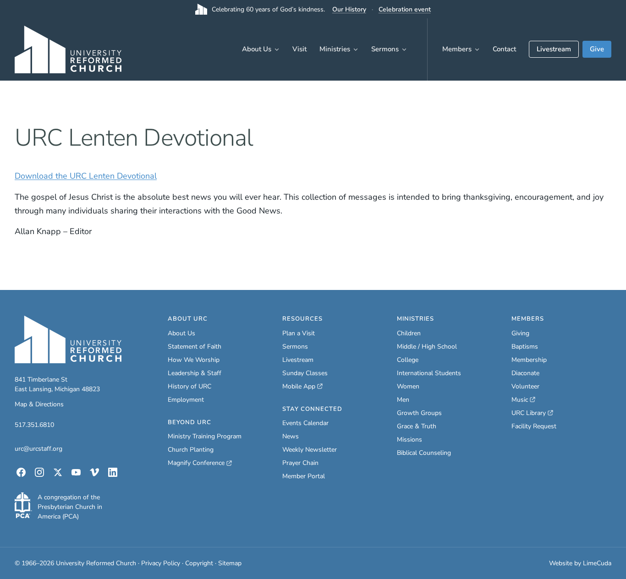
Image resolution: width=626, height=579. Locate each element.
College (407, 359)
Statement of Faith (194, 346)
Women (408, 386)
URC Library (532, 413)
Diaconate (525, 373)
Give (597, 49)
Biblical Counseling (424, 452)
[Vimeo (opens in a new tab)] (94, 472)
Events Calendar (305, 423)
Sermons (385, 49)
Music (523, 399)
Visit (299, 49)
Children (409, 333)
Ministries (334, 49)
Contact (504, 49)
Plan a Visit (298, 333)
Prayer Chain (300, 463)
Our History (349, 9)
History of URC (189, 386)
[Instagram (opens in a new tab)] (39, 472)
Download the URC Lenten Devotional (86, 175)
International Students (429, 373)
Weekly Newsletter (309, 449)
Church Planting (191, 449)
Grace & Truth (416, 426)
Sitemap (230, 563)
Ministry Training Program (205, 436)
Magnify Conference (196, 463)
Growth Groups (419, 413)
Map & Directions (39, 404)
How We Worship (194, 359)
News (290, 436)
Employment (186, 399)
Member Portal (303, 476)
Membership (529, 359)
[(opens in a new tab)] (23, 505)
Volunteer (525, 386)
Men (403, 399)
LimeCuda (597, 563)
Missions (409, 439)
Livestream (554, 49)
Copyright (199, 563)
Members (457, 49)
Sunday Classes (305, 373)
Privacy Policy (160, 563)
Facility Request (533, 426)
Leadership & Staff (194, 373)
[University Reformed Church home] (68, 49)
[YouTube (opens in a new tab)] (76, 472)
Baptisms (524, 346)
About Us (256, 49)
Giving (520, 333)
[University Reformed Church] (68, 339)
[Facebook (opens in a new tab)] (21, 472)
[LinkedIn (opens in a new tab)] (112, 472)
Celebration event (405, 9)
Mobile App (302, 386)
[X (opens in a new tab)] (57, 472)
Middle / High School (427, 346)
